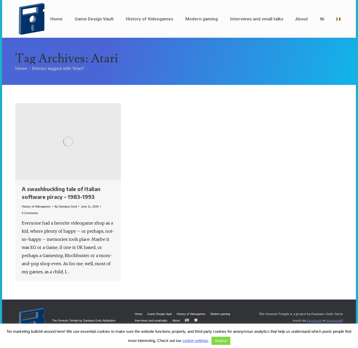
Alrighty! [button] (221, 341)
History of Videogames (36, 206)
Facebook (314, 320)
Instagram (334, 320)
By (66, 206)
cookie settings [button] (195, 340)
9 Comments (30, 213)
